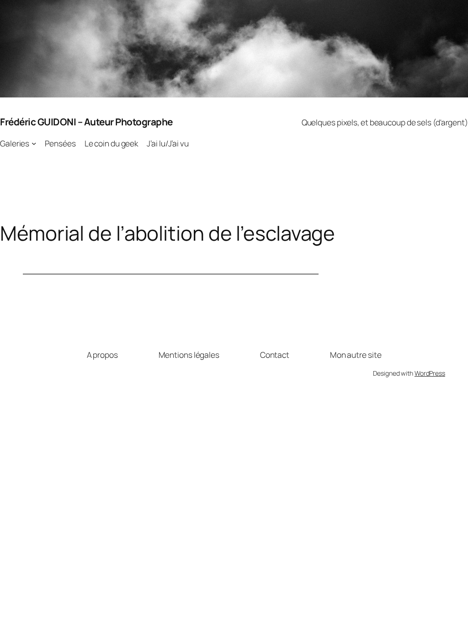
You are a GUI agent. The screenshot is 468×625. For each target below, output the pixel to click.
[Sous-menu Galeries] (34, 143)
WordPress (430, 373)
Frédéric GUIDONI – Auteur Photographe (86, 121)
